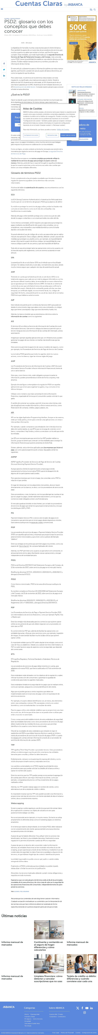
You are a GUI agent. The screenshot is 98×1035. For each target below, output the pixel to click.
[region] (49, 122)
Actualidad (80, 99)
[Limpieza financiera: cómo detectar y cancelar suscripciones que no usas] (49, 963)
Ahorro (6, 18)
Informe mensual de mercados (12, 943)
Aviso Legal (55, 1032)
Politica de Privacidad (67, 1032)
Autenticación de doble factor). (25, 87)
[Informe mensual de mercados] (16, 929)
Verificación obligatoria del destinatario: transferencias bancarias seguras (85, 102)
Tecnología (80, 108)
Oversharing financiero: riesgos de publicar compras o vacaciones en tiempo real (86, 94)
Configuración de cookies (31, 135)
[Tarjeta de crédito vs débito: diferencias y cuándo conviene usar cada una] (82, 963)
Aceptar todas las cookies (68, 135)
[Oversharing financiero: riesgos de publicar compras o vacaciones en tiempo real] (73, 93)
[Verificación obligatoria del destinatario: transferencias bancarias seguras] (73, 101)
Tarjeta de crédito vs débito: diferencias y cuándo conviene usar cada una (81, 979)
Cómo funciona (88, 99)
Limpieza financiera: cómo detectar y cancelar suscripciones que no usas (48, 979)
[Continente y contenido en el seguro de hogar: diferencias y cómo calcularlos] (49, 929)
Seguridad (26, 891)
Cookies (78, 1032)
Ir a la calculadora (81, 139)
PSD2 (21, 891)
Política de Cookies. (63, 129)
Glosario (16, 891)
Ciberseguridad (15, 18)
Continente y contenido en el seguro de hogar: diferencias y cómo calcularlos (48, 946)
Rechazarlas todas (52, 135)
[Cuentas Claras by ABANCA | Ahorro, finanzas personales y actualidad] (49, 3)
